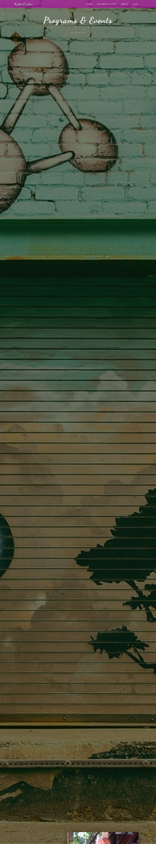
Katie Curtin (23, 4)
